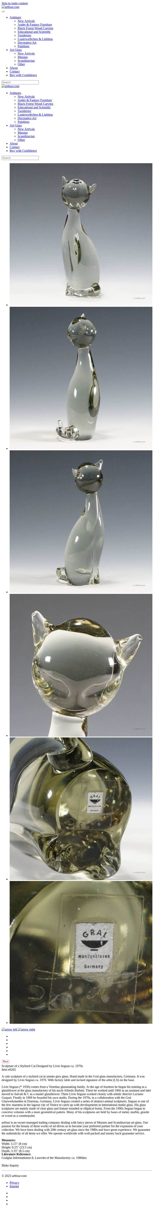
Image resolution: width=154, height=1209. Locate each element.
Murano (23, 57)
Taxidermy (24, 35)
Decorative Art (27, 42)
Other (21, 64)
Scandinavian (26, 60)
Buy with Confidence (23, 75)
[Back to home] (10, 7)
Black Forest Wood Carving (35, 28)
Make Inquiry (10, 1165)
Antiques (15, 17)
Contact (14, 71)
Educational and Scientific (34, 31)
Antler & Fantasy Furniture (35, 24)
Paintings (23, 46)
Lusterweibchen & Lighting (35, 39)
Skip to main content (15, 3)
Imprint (14, 1186)
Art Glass (16, 50)
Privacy (14, 1182)
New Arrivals (26, 21)
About (14, 68)
